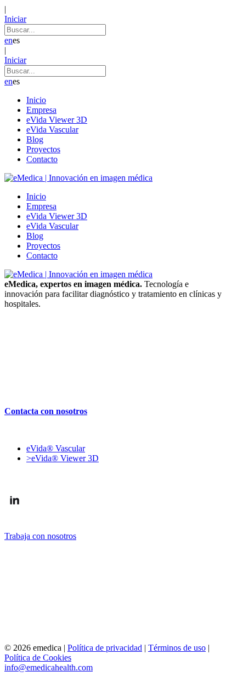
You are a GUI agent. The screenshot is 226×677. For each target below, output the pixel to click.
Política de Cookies (37, 657)
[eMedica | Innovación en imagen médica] (78, 177)
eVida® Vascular (55, 448)
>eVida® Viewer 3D (62, 458)
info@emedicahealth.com (48, 667)
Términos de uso (177, 647)
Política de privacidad (104, 647)
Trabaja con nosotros (40, 536)
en (8, 40)
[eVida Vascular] (113, 330)
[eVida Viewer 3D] (113, 369)
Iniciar (15, 19)
